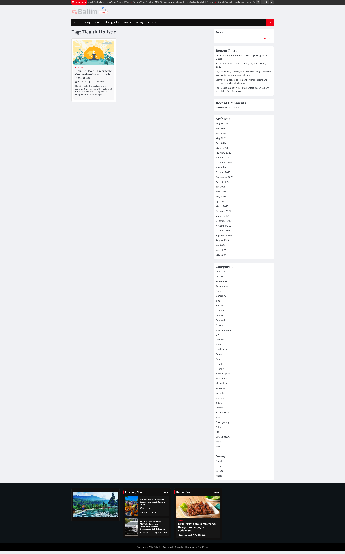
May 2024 (221, 255)
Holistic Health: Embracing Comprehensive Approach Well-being (93, 74)
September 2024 (224, 235)
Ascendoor (180, 547)
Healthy (79, 67)
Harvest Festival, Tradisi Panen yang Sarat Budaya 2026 (91, 2)
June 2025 (221, 191)
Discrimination (223, 330)
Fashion (152, 22)
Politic (219, 427)
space (219, 441)
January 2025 (223, 216)
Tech (218, 451)
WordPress (203, 547)
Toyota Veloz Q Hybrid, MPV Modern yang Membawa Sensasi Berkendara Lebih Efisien (161, 2)
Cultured (220, 320)
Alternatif (221, 271)
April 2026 (221, 143)
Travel (219, 461)
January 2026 (223, 157)
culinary (220, 310)
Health (127, 22)
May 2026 (221, 138)
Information (222, 378)
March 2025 (222, 206)
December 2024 (224, 220)
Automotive (222, 286)
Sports (219, 446)
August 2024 (222, 240)
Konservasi (221, 388)
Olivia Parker (82, 82)
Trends (219, 466)
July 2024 (220, 245)
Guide (219, 359)
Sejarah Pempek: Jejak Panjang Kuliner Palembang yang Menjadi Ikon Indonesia (242, 2)
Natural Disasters (225, 412)
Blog (87, 22)
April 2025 (221, 201)
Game (219, 354)
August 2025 (222, 182)
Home (77, 22)
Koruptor (220, 393)
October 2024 (223, 230)
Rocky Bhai (146, 533)
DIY (218, 334)
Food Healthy (223, 349)
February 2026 (223, 152)
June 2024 (221, 250)
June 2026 (221, 133)
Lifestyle (220, 398)
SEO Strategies (224, 436)
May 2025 (221, 196)
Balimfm (158, 547)
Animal (219, 276)
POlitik (219, 432)
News (219, 417)
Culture (219, 315)
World (219, 475)
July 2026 (220, 128)
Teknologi (221, 456)
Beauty (139, 22)
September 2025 (224, 177)
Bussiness (221, 305)
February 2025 (223, 211)
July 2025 (220, 186)
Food (97, 22)
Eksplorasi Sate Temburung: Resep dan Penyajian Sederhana (197, 527)
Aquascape (221, 281)
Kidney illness (223, 383)
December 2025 (224, 162)
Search (219, 32)
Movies (219, 407)
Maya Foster (147, 508)
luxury (219, 402)
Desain (219, 325)
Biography (221, 296)
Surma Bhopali (186, 535)
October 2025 (223, 172)
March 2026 (222, 148)
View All (165, 492)
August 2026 (222, 123)
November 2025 (224, 167)
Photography (112, 22)
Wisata (219, 470)
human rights (223, 373)
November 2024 (224, 225)
